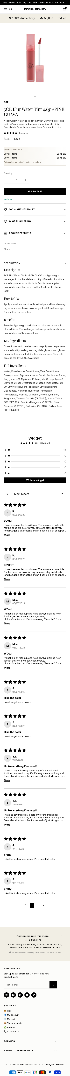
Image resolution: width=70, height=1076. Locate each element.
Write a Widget (35, 480)
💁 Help (8, 1010)
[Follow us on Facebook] (6, 995)
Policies (9, 1041)
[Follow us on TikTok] (33, 995)
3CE (6, 102)
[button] (11, 133)
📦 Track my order (13, 1023)
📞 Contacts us (12, 1031)
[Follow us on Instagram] (13, 995)
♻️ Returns (9, 1027)
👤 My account (11, 1015)
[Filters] (7, 494)
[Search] (10, 9)
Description (12, 263)
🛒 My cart (9, 1019)
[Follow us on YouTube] (27, 995)
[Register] (53, 984)
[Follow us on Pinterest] (20, 995)
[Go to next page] (44, 905)
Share (7, 249)
